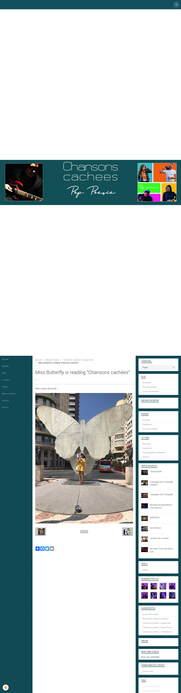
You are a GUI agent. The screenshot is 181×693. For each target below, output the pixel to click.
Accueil (5, 359)
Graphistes (147, 448)
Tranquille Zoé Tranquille (161, 494)
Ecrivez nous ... (149, 671)
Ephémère (155, 517)
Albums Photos (9, 393)
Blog (4, 373)
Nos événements (150, 387)
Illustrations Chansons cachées (155, 619)
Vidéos (5, 387)
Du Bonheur (155, 528)
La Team (6, 380)
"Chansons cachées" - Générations (157, 632)
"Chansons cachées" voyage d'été (78, 360)
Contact (5, 400)
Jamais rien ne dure (159, 538)
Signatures (147, 424)
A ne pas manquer (150, 429)
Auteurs (146, 457)
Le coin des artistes (151, 391)
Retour (84, 532)
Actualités (147, 383)
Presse (5, 407)
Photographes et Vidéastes (154, 453)
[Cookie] (6, 687)
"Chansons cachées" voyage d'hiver (157, 627)
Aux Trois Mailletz (152, 686)
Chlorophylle (156, 471)
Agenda (5, 366)
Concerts (146, 420)
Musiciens (147, 444)
